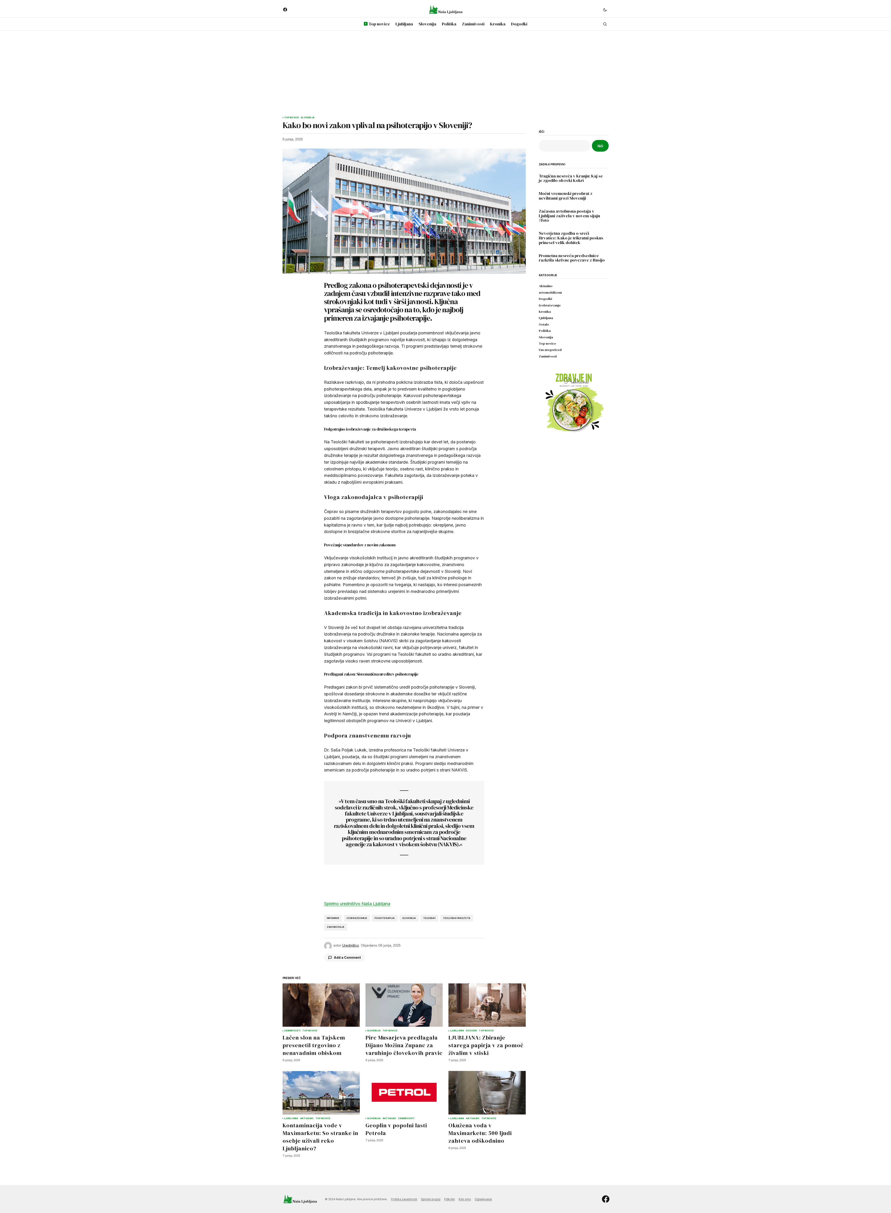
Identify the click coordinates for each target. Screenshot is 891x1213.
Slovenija (307, 117)
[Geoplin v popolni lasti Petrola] (404, 1092)
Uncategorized (550, 350)
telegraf (429, 918)
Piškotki (449, 1199)
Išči (541, 131)
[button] (605, 9)
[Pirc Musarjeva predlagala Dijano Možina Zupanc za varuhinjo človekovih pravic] (404, 1005)
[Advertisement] (445, 69)
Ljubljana (457, 1031)
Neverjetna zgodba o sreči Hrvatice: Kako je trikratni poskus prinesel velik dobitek (571, 238)
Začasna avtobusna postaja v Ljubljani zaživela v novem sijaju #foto (569, 216)
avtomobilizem (550, 292)
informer (333, 918)
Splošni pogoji (430, 1199)
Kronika (545, 311)
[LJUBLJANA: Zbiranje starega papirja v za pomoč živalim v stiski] (487, 1005)
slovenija (409, 918)
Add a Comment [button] (347, 957)
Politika (545, 331)
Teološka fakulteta (456, 918)
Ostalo (544, 324)
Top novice (291, 117)
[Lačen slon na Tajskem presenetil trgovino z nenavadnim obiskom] (321, 1005)
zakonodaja (336, 927)
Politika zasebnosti (404, 1199)
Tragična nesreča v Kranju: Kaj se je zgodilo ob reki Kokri (571, 178)
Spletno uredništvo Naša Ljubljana (357, 903)
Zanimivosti (292, 1031)
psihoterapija (385, 918)
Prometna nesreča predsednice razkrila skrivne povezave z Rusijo (572, 258)
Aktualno (307, 1118)
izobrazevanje (357, 918)
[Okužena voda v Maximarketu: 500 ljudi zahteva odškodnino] (487, 1092)
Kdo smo (465, 1199)
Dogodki (471, 1031)
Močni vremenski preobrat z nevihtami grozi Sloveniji (565, 195)
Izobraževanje (550, 305)
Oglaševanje (483, 1199)
